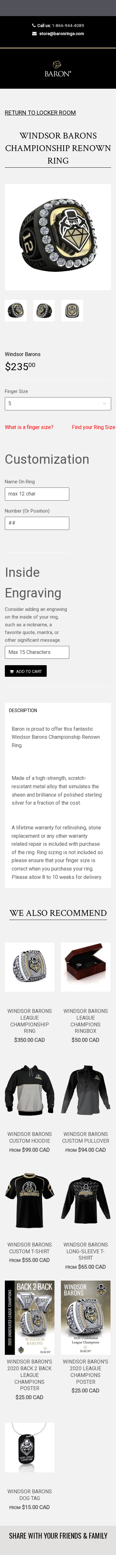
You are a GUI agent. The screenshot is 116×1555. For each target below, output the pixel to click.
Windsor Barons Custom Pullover (85, 1137)
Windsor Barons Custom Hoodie (29, 1137)
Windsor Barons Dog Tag (29, 1494)
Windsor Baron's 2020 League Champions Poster (85, 1372)
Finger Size (16, 391)
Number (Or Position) (27, 511)
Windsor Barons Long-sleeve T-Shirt (85, 1251)
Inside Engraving (33, 583)
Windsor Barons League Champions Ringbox (85, 1021)
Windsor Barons (23, 354)
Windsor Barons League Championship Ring (29, 1021)
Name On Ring (20, 482)
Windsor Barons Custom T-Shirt (29, 1248)
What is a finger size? (29, 427)
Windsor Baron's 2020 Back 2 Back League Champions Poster (29, 1375)
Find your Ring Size (93, 427)
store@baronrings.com (61, 33)
